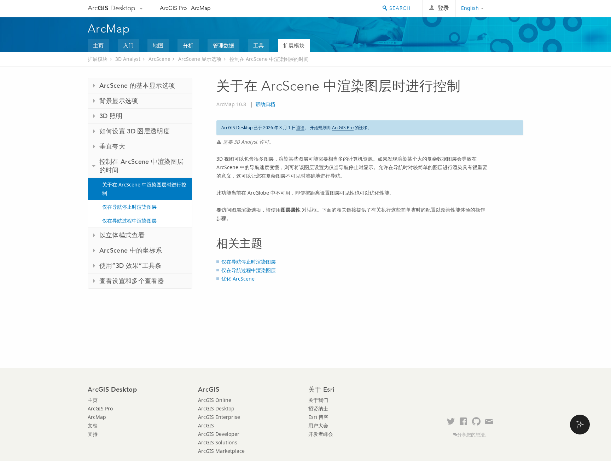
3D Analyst (127, 59)
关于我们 (318, 400)
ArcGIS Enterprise (219, 417)
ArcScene (159, 59)
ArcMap (201, 8)
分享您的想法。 (473, 435)
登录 (443, 8)
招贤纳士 (318, 408)
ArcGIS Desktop (216, 408)
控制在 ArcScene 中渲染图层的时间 (269, 59)
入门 (128, 45)
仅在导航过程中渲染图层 (129, 220)
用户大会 (318, 425)
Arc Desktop (111, 8)
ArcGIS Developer (218, 434)
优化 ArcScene (238, 278)
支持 (93, 434)
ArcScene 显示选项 (199, 59)
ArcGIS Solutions (217, 442)
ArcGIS (206, 425)
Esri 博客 (318, 417)
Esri (508, 8)
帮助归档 (265, 104)
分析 (188, 45)
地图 (158, 45)
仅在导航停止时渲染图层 (129, 206)
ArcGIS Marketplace (221, 451)
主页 (98, 45)
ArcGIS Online (214, 400)
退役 (300, 128)
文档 (93, 425)
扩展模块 (293, 45)
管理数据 (223, 45)
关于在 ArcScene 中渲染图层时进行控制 (144, 188)
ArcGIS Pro (173, 8)
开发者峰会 (320, 434)
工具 (258, 45)
